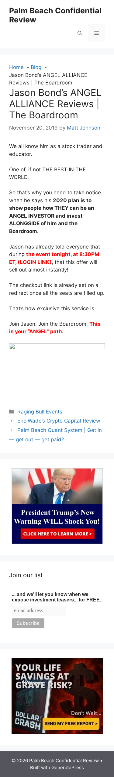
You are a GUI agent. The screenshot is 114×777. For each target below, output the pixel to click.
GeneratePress (67, 767)
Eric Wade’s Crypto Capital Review (58, 421)
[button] (79, 33)
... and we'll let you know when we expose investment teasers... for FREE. (56, 597)
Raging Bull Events (39, 412)
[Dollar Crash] (57, 732)
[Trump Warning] (57, 542)
